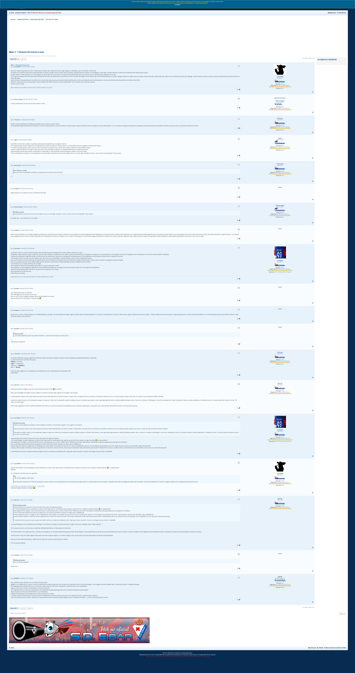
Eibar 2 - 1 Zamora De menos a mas (26, 51)
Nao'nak (280, 383)
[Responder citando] (239, 66)
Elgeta (280, 138)
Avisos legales (205, 656)
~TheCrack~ (280, 118)
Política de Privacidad (193, 656)
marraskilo (280, 260)
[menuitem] (11, 12)
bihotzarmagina (280, 205)
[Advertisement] (177, 36)
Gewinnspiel (280, 164)
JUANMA (280, 577)
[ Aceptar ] (177, 4)
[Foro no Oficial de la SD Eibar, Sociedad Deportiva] (79, 630)
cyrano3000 (280, 76)
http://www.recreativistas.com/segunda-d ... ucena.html (27, 486)
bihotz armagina (280, 100)
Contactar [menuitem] (313, 648)
